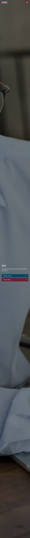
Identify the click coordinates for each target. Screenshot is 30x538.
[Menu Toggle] (27, 2)
